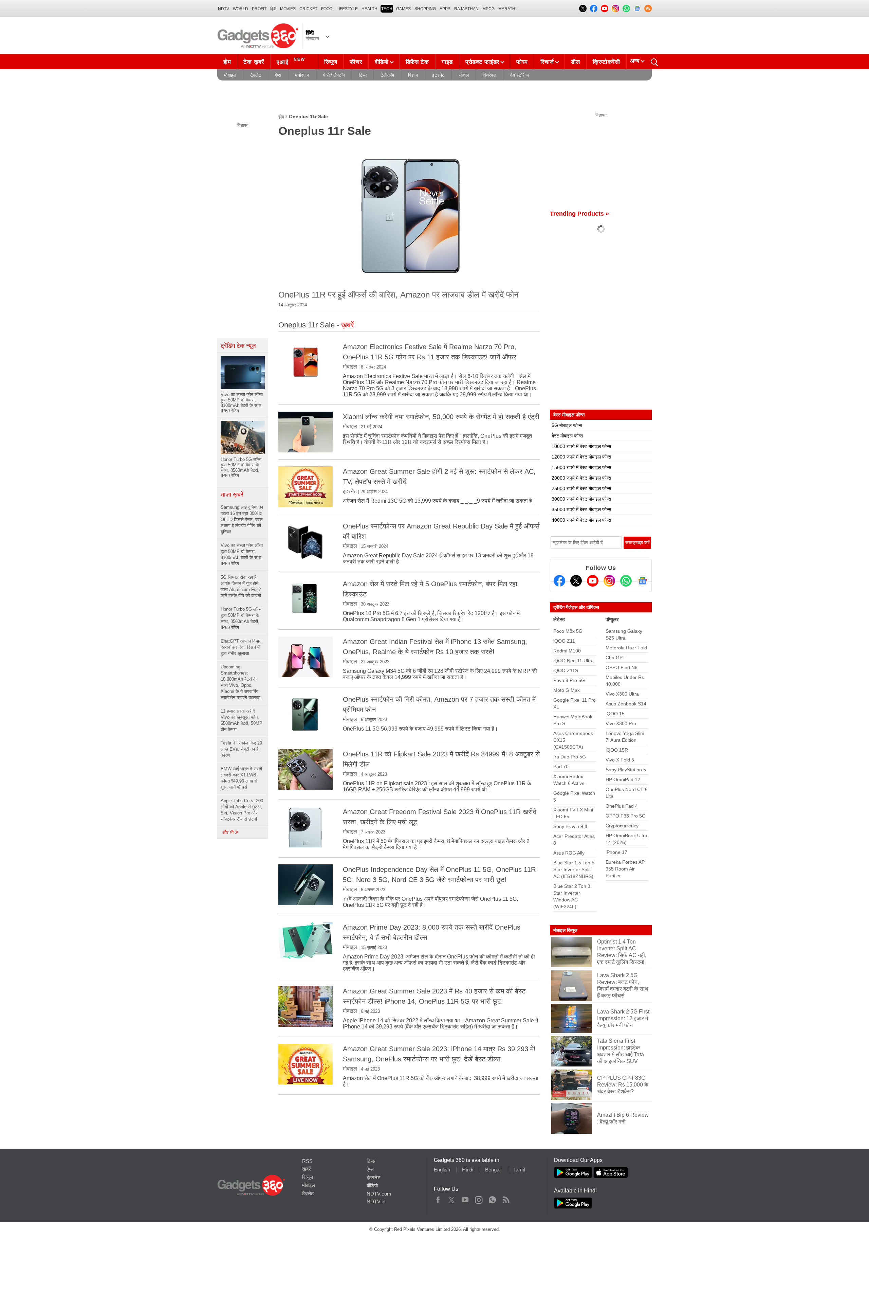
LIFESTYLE (347, 8)
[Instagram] (609, 581)
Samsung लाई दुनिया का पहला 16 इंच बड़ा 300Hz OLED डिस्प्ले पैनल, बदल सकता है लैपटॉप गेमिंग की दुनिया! (242, 519)
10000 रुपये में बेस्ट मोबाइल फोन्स (581, 446)
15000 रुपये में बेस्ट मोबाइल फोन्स (581, 467)
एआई (291, 61)
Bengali (493, 1169)
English (442, 1169)
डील (575, 62)
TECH (386, 8)
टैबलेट (255, 75)
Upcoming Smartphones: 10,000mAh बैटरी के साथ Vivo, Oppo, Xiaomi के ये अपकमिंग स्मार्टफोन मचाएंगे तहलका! (241, 682)
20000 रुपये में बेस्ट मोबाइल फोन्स (581, 478)
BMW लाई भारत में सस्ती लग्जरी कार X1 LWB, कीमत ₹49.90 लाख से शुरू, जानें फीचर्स (241, 778)
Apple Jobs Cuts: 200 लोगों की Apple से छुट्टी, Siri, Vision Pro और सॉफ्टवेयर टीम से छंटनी (242, 810)
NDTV (223, 8)
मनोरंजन (302, 75)
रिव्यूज (330, 62)
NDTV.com (379, 1194)
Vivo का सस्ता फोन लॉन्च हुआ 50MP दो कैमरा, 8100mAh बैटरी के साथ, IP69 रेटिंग (242, 554)
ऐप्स (278, 75)
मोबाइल (230, 75)
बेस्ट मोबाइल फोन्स (567, 435)
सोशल (464, 75)
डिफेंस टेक (417, 62)
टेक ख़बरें (253, 62)
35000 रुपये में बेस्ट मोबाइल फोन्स (581, 509)
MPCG (488, 8)
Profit (259, 8)
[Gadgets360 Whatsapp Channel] (626, 581)
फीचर (356, 62)
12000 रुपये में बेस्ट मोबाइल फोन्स (581, 457)
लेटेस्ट (559, 619)
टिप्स (363, 75)
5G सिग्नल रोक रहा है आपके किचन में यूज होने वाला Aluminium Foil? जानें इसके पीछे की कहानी (241, 586)
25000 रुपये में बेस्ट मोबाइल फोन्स (581, 488)
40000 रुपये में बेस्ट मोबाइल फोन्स (581, 520)
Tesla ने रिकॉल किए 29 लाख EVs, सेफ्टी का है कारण (241, 749)
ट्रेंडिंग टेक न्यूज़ (238, 345)
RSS (307, 1161)
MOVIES (288, 8)
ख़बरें (306, 1169)
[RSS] (648, 8)
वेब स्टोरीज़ (519, 75)
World (240, 8)
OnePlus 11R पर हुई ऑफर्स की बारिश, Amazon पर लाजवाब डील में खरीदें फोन (398, 294)
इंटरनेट (438, 75)
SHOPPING (425, 8)
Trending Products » (579, 213)
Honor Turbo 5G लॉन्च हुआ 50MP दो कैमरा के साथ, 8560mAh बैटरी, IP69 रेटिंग (241, 618)
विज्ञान (413, 75)
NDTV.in (376, 1201)
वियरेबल (489, 75)
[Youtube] (592, 581)
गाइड (447, 62)
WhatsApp (492, 1198)
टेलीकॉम (387, 75)
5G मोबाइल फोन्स (567, 425)
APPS (445, 8)
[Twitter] (576, 581)
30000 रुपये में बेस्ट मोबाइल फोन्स (581, 499)
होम (227, 62)
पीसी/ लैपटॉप (334, 75)
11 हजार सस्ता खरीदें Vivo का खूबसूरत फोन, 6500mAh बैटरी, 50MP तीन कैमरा (241, 720)
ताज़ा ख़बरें (232, 494)
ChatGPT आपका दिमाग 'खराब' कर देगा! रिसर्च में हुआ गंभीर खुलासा (241, 647)
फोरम (522, 62)
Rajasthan (466, 8)
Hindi (467, 1169)
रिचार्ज (547, 62)
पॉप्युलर (612, 619)
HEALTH (369, 8)
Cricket (308, 8)
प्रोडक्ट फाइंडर (482, 62)
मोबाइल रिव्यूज (565, 930)
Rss (506, 1198)
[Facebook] (559, 581)
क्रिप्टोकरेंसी (606, 62)
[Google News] (642, 581)
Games (403, 8)
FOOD (327, 8)
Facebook (438, 1198)
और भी (228, 832)
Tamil (519, 1169)
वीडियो (382, 62)
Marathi (507, 8)
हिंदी (273, 8)
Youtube (465, 1198)
